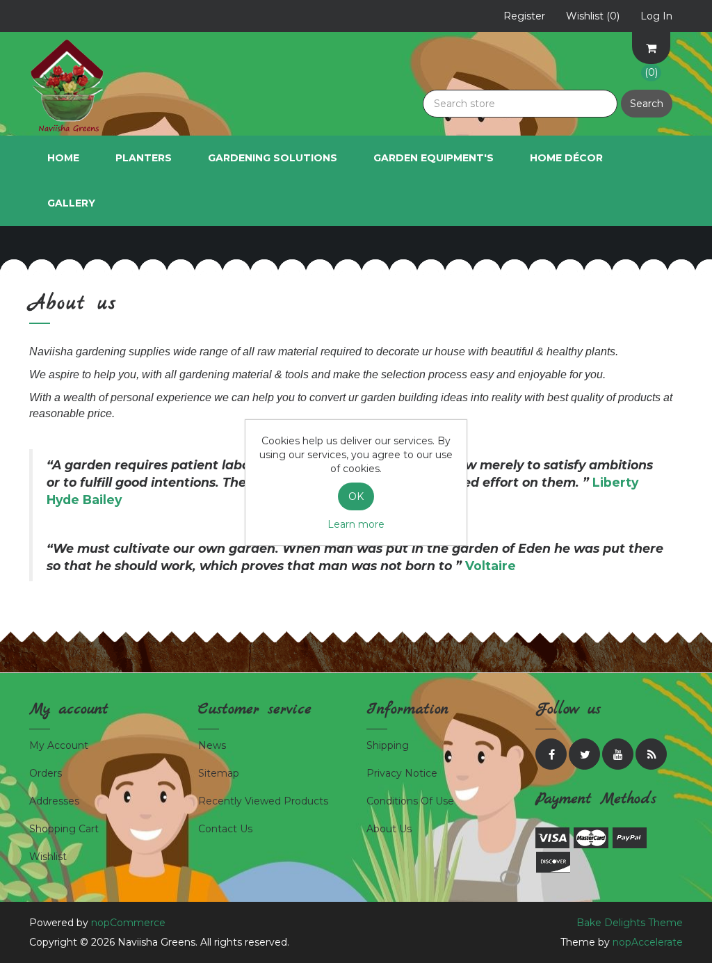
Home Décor (566, 158)
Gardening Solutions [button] (272, 158)
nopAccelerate (648, 942)
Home (63, 158)
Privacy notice (401, 773)
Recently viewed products (263, 801)
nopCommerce (128, 922)
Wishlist (48, 856)
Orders (45, 773)
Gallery (71, 203)
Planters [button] (143, 158)
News (212, 745)
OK (356, 496)
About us (389, 829)
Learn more (356, 524)
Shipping (387, 745)
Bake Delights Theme (629, 922)
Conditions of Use (410, 801)
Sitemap (218, 773)
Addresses (54, 801)
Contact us (225, 829)
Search (646, 103)
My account (58, 745)
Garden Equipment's (433, 158)
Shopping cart (64, 829)
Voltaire (490, 565)
